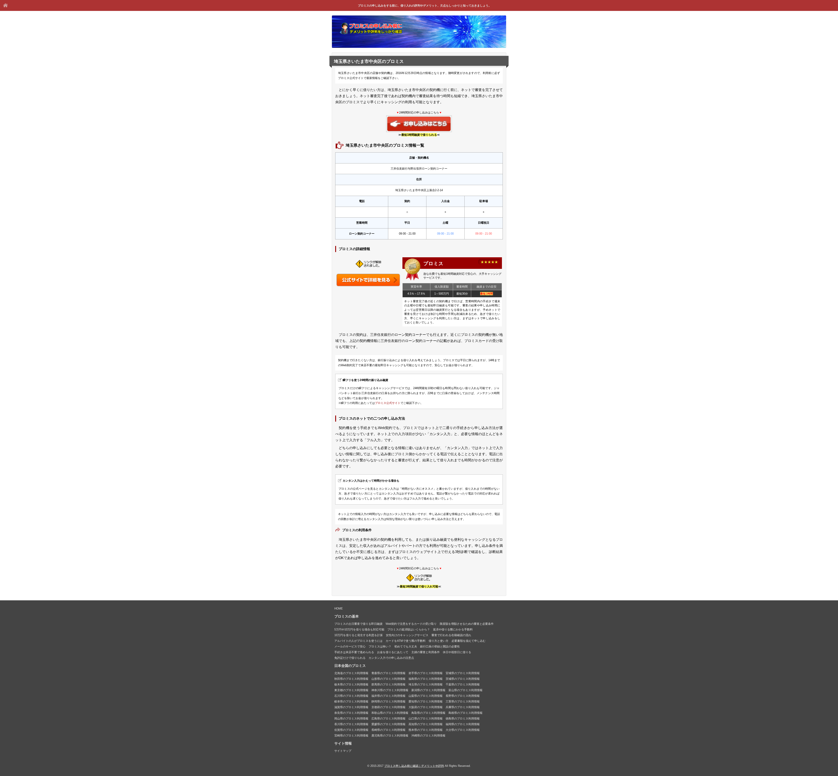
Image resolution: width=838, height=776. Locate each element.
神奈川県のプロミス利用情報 (389, 690)
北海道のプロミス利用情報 (351, 673)
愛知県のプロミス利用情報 (426, 701)
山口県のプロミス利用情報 (426, 718)
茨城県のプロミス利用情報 (463, 678)
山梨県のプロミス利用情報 (426, 695)
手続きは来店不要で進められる (354, 652)
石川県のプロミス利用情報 (351, 695)
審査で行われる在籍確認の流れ (451, 635)
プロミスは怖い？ (380, 646)
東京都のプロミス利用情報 (351, 690)
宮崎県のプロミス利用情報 (351, 735)
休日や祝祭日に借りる (457, 652)
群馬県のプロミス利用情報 (388, 684)
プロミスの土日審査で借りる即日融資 (358, 623)
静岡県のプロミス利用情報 (388, 701)
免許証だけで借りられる (350, 657)
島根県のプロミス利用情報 (465, 712)
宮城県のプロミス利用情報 (463, 673)
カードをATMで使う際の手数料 (406, 640)
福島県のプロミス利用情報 (426, 678)
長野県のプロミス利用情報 (463, 695)
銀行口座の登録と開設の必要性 (440, 646)
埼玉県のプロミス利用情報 (426, 684)
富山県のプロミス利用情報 (465, 690)
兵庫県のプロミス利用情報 (463, 707)
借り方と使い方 (438, 640)
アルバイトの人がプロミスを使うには (358, 640)
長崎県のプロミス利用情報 (388, 729)
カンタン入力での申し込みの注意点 (391, 657)
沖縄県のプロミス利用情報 (428, 735)
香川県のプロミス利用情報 (351, 724)
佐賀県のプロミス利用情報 (351, 729)
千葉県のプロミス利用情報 (463, 684)
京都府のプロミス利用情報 (388, 707)
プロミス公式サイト (387, 403)
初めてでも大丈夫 (405, 646)
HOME (338, 608)
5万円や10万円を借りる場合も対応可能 (359, 629)
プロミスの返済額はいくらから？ (408, 629)
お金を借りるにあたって (392, 652)
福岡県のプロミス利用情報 (463, 724)
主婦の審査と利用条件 (425, 652)
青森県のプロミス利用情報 (388, 673)
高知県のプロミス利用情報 (426, 724)
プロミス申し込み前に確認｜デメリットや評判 (5, 5)
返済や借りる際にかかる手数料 (453, 629)
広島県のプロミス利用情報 (388, 718)
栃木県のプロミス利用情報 (351, 684)
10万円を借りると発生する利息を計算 (358, 635)
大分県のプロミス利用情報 (463, 729)
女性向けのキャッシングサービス (407, 635)
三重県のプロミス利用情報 (463, 701)
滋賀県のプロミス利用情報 (351, 707)
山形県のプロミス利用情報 (388, 678)
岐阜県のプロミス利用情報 (351, 701)
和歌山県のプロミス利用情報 (389, 712)
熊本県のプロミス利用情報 (426, 729)
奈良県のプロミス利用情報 (351, 712)
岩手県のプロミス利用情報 (426, 673)
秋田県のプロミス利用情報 (351, 678)
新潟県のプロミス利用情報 (428, 690)
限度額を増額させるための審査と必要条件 (467, 623)
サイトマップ (342, 750)
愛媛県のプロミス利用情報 (388, 724)
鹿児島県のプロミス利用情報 (389, 735)
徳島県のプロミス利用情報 (463, 718)
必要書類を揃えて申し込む (469, 640)
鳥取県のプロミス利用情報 (428, 712)
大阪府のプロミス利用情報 (426, 707)
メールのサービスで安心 (350, 646)
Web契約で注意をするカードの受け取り (411, 623)
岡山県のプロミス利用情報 (351, 718)
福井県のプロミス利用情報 (388, 695)
